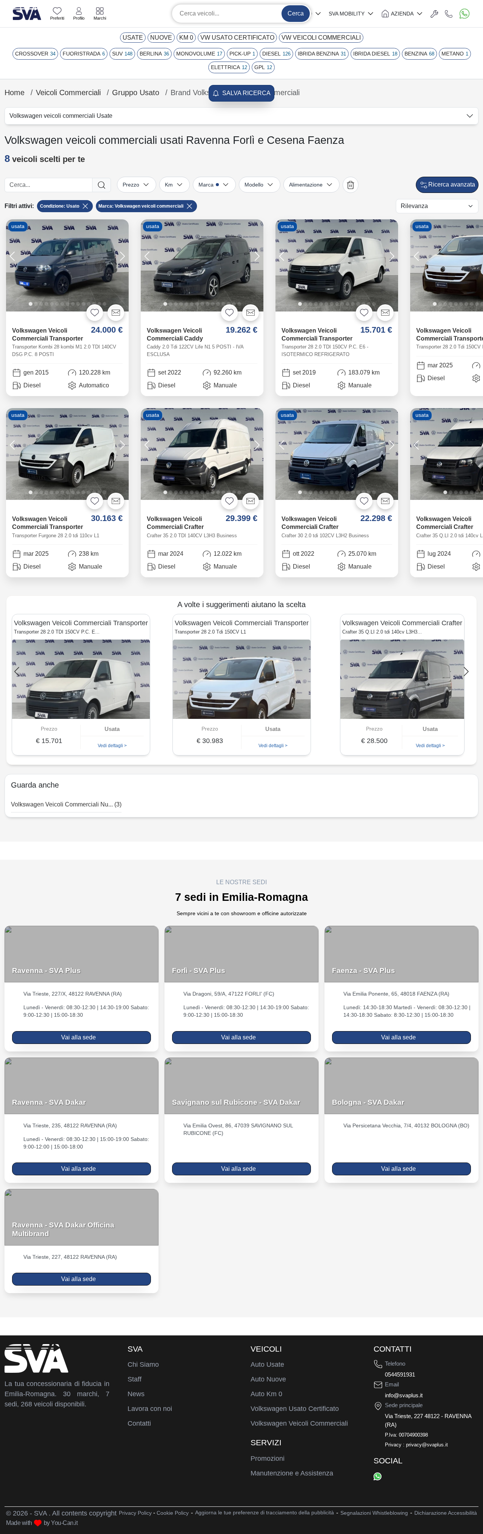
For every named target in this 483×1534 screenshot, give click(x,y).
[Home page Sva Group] (27, 13)
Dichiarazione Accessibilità (445, 1513)
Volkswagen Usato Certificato (295, 1408)
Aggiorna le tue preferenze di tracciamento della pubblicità (264, 1512)
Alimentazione (306, 185)
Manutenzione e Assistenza (292, 1473)
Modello (254, 185)
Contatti (139, 1423)
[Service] (434, 13)
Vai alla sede (78, 1037)
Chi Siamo (143, 1364)
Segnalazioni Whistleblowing (374, 1513)
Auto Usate (267, 1364)
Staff (135, 1379)
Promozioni (268, 1458)
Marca (206, 185)
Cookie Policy (173, 1513)
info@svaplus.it (404, 1395)
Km (169, 185)
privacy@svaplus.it (427, 1445)
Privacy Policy (135, 1513)
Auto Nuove (268, 1379)
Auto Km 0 (266, 1394)
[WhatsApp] (377, 1476)
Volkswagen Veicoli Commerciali (299, 1423)
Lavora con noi (150, 1408)
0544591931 (400, 1374)
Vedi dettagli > (19, 745)
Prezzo (131, 185)
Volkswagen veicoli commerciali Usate (60, 116)
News (136, 1394)
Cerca (296, 13)
